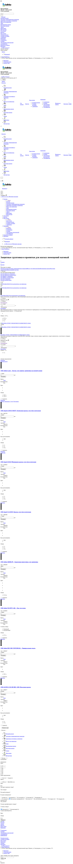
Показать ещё (5, 727)
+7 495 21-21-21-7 (5, 47)
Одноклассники (7, 61)
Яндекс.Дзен (6, 63)
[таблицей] (3, 281)
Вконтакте (5, 60)
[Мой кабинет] (1, 179)
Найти (2, 858)
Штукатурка (16, 269)
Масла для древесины (32, 268)
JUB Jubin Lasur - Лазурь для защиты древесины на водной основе (21, 370)
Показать (3, 820)
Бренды (2, 825)
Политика (3, 841)
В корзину (3, 376)
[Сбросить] (2, 818)
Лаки (38, 268)
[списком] (2, 281)
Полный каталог (5, 268)
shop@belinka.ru (5, 56)
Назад (9, 200)
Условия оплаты (4, 838)
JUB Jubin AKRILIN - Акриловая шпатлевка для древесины (19, 562)
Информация (4, 835)
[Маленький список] (1, 282)
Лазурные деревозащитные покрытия (18, 268)
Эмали (5, 269)
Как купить (9, 220)
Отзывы (2, 831)
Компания (8, 228)
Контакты (3, 844)
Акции (2, 824)
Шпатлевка (10, 269)
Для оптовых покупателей (7, 832)
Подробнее (3, 308)
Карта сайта (3, 826)
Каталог (8, 201)
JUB (4, 380)
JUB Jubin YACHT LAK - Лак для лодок (13, 608)
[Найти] (2, 15)
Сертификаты (4, 834)
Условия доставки (5, 839)
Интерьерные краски (45, 268)
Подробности (4, 302)
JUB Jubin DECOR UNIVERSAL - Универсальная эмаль (18, 648)
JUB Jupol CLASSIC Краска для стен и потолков (16, 512)
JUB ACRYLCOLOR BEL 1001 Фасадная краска (16, 687)
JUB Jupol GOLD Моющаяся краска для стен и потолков (18, 462)
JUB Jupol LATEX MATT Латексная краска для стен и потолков (21, 410)
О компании (4, 830)
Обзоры (2, 843)
